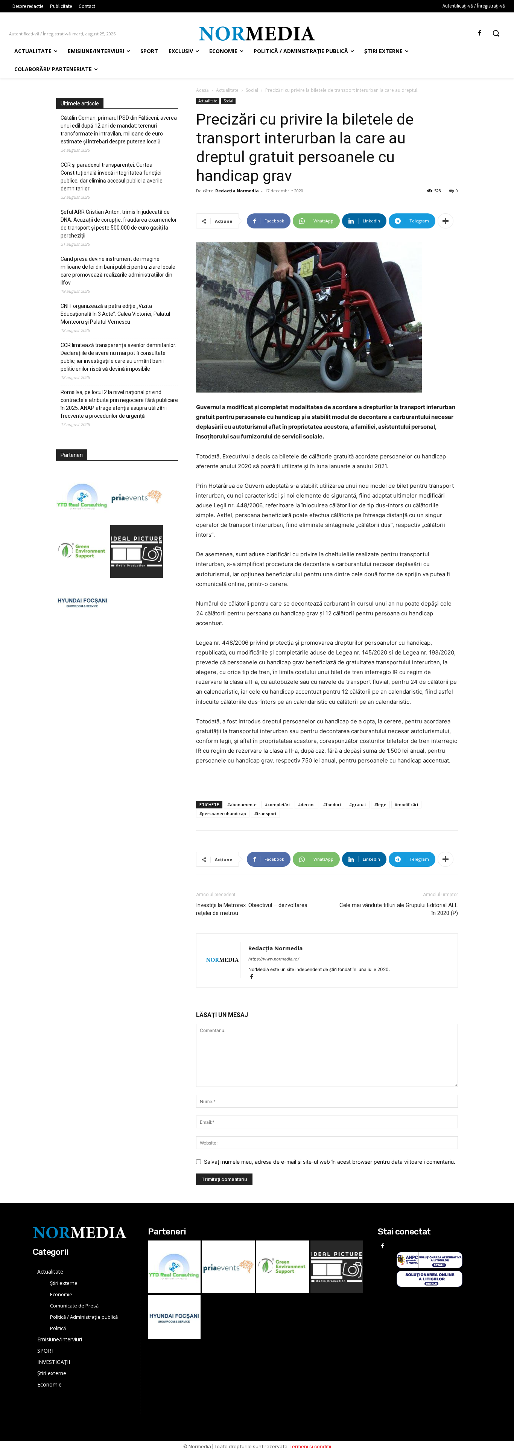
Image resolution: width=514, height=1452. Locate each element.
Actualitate (227, 90)
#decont (306, 804)
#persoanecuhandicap (222, 813)
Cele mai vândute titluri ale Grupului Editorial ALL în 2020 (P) (398, 909)
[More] (445, 220)
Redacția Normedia (237, 190)
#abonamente (242, 804)
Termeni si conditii (310, 1446)
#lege (380, 804)
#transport (265, 813)
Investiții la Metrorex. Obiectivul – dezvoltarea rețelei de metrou (251, 909)
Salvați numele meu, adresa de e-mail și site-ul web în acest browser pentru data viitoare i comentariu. (329, 1161)
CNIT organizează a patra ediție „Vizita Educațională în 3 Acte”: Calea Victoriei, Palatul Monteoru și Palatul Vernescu (115, 314)
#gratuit (357, 804)
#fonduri (332, 804)
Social (252, 90)
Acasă (202, 90)
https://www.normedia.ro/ (273, 959)
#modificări (406, 804)
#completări (277, 804)
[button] (496, 33)
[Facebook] (480, 33)
